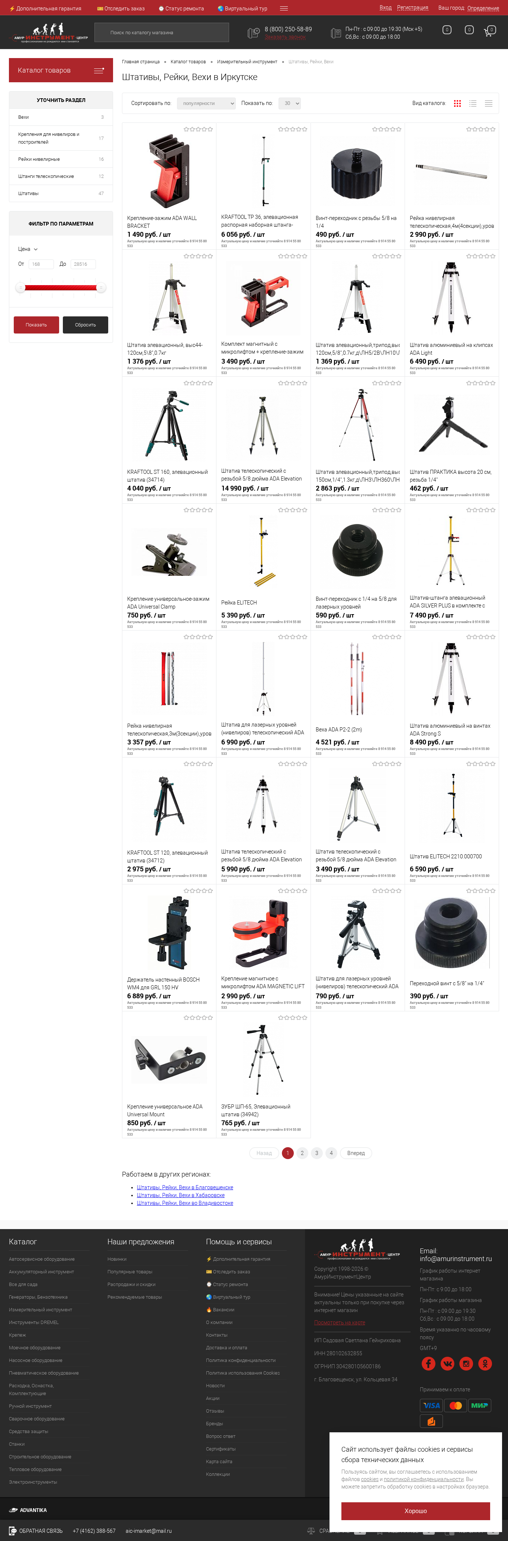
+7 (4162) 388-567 (94, 1531)
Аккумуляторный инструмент (41, 1271)
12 (101, 176)
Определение (483, 8)
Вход (386, 7)
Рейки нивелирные (39, 159)
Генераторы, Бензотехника (38, 1297)
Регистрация (412, 7)
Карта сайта (219, 1461)
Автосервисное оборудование (42, 1259)
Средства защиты (28, 1431)
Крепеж (17, 1335)
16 (101, 159)
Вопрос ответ (220, 1436)
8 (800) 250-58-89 (288, 29)
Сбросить (85, 325)
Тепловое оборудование (35, 1469)
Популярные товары (129, 1271)
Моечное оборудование (35, 1347)
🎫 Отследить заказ (121, 9)
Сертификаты (221, 1449)
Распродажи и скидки (131, 1284)
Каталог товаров (44, 70)
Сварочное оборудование (37, 1419)
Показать (36, 325)
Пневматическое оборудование (44, 1373)
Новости (215, 1385)
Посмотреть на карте (339, 1322)
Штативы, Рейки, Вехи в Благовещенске (185, 1187)
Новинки (116, 1259)
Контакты (217, 1335)
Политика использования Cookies (243, 1373)
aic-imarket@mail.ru (149, 1531)
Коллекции (218, 1474)
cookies (370, 1479)
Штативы (28, 193)
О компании (219, 1322)
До (63, 264)
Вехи (23, 117)
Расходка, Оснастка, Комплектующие (31, 1389)
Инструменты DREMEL (34, 1322)
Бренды (214, 1423)
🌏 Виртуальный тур (242, 9)
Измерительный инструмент (40, 1309)
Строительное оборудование (40, 1456)
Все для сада (23, 1284)
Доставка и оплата (226, 1347)
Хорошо (416, 1511)
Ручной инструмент (30, 1406)
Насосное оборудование (35, 1360)
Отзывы (215, 1411)
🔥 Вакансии (220, 1309)
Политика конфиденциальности (241, 1360)
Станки (17, 1444)
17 (101, 138)
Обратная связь (40, 1531)
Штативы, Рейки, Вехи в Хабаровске (181, 1195)
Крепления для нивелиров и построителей (48, 138)
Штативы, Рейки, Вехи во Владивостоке (185, 1203)
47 (101, 193)
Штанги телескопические (46, 176)
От (21, 264)
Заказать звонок (285, 37)
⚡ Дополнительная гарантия (45, 9)
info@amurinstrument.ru (456, 1259)
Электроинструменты (33, 1482)
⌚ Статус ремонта (181, 9)
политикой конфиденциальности (424, 1479)
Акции (212, 1398)
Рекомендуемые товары (134, 1297)
